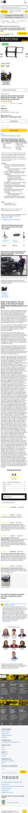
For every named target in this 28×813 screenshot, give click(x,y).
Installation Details (5, 217)
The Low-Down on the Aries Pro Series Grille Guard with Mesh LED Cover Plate (5, 295)
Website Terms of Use (7, 792)
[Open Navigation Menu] (1, 1)
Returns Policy (5, 733)
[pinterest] (10, 777)
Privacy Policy (5, 784)
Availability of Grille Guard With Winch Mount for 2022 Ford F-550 (15, 604)
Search (3, 763)
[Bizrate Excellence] (3, 802)
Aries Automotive (5, 93)
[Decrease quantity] (2, 126)
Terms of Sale (5, 790)
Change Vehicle (14, 121)
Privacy (3, 772)
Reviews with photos (9, 502)
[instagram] (13, 777)
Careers (4, 756)
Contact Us (4, 737)
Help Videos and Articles (8, 761)
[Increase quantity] (8, 126)
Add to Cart (22, 33)
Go (26, 11)
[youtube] (17, 777)
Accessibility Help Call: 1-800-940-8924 (12, 782)
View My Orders (6, 731)
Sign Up (4, 749)
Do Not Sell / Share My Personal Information (13, 786)
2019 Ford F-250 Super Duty (15, 11)
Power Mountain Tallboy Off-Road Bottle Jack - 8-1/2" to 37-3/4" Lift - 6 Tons (6, 241)
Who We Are (5, 754)
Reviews (12, 103)
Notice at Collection (7, 788)
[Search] (3, 7)
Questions (20, 103)
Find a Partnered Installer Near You (10, 742)
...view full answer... (10, 620)
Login (3, 747)
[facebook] (7, 777)
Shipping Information (7, 735)
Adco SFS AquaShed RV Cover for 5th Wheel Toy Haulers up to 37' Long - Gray (16, 241)
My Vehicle (4, 11)
